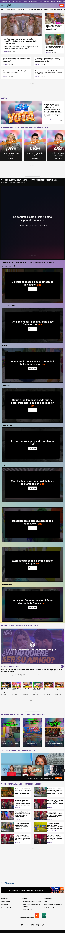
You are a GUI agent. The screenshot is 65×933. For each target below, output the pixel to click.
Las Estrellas (4, 1)
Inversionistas (5, 904)
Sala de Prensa (5, 901)
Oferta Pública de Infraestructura (53, 904)
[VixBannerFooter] (32, 890)
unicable (25, 1)
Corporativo (4, 898)
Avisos (45, 901)
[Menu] (2, 5)
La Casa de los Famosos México (53, 830)
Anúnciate (25, 898)
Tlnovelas (53, 1)
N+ (9, 1)
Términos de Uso (27, 909)
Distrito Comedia (33, 1)
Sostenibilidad (48, 898)
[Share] (62, 666)
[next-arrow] (63, 732)
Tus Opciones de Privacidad (51, 907)
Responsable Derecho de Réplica (32, 901)
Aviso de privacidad (6, 907)
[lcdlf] (9, 5)
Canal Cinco (18, 1)
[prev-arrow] (0, 770)
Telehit (40, 1)
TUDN (13, 1)
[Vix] (61, 5)
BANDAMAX (46, 1)
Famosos (6, 51)
